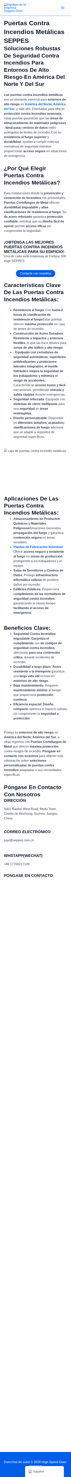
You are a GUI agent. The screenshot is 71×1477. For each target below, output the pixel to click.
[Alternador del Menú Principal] (62, 8)
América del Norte (38, 104)
